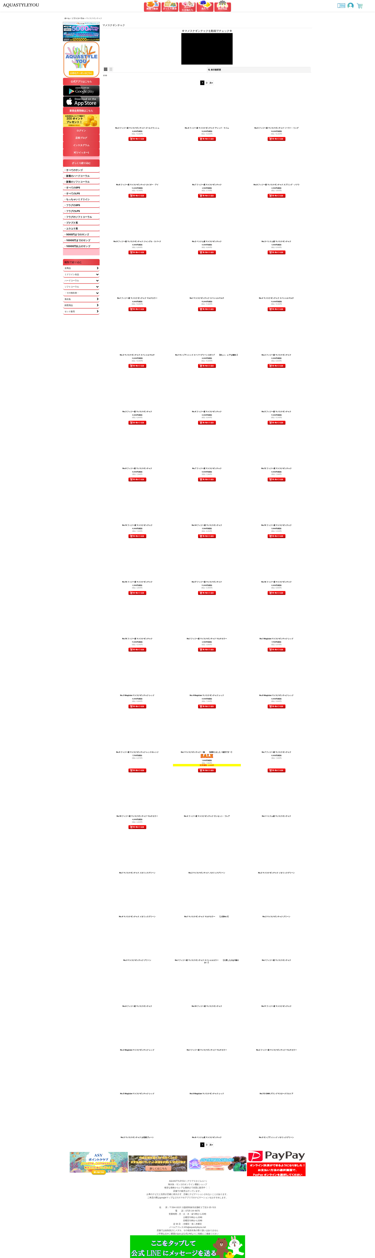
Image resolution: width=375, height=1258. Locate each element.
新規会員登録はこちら (81, 110)
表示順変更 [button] (216, 69)
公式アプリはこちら (81, 81)
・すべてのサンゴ (73, 170)
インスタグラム (81, 145)
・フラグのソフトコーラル (78, 216)
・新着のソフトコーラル (77, 181)
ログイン (81, 130)
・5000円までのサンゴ (76, 234)
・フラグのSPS (72, 205)
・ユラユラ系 (71, 228)
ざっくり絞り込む (81, 162)
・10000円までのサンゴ (77, 240)
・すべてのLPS (72, 193)
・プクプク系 (71, 222)
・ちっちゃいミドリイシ (77, 199)
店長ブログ (81, 137)
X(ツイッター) (81, 152)
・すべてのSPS (72, 187)
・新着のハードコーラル (77, 175)
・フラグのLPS (72, 211)
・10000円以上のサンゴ (77, 246)
